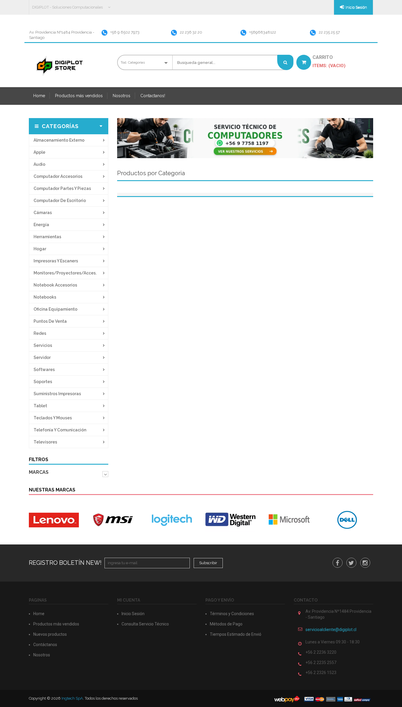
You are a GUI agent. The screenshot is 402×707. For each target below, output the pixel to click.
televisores (45, 442)
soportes (43, 381)
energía (41, 224)
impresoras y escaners (56, 261)
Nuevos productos (50, 634)
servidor (42, 357)
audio (39, 164)
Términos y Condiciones (232, 613)
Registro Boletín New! (65, 562)
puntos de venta (50, 321)
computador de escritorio (60, 200)
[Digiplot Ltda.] (59, 65)
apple (39, 152)
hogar (40, 248)
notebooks (45, 297)
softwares (44, 369)
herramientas (47, 236)
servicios (43, 345)
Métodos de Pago (226, 624)
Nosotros (121, 95)
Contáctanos (45, 644)
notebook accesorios (55, 285)
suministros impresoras (57, 393)
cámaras (43, 212)
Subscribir (208, 563)
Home (39, 95)
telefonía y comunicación (60, 430)
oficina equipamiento (55, 309)
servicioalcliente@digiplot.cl (330, 629)
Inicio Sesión (356, 7)
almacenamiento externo (59, 140)
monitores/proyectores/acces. (65, 273)
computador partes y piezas (62, 188)
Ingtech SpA (72, 698)
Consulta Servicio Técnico (145, 624)
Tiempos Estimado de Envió (235, 634)
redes (40, 333)
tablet (40, 405)
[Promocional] (245, 137)
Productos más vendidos (79, 95)
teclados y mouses (53, 417)
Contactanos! (152, 95)
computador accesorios (58, 176)
